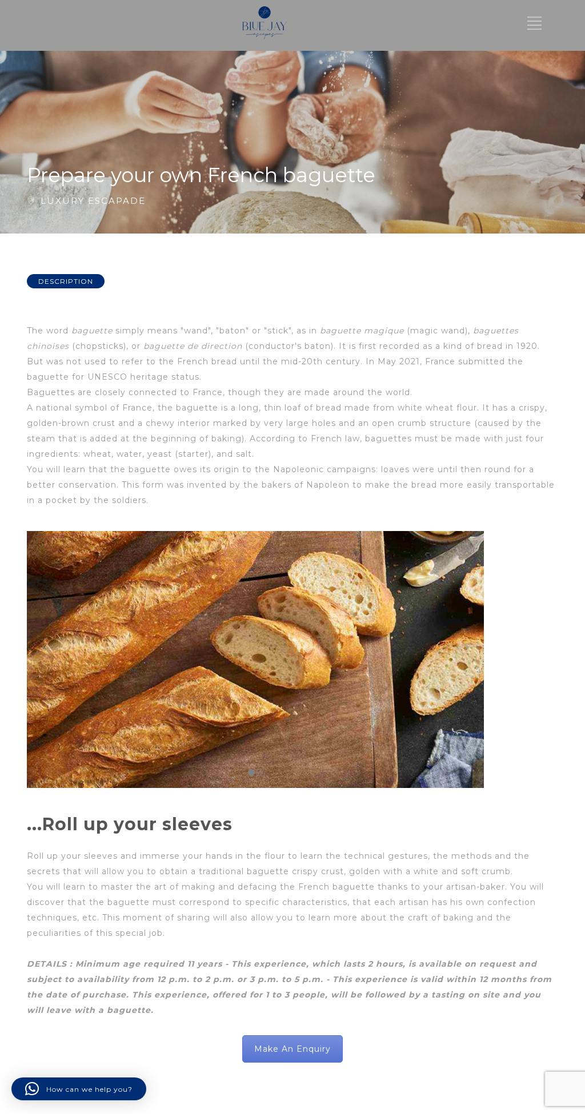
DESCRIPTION (65, 281)
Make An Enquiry (292, 1049)
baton (317, 346)
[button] (78, 1088)
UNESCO (107, 377)
